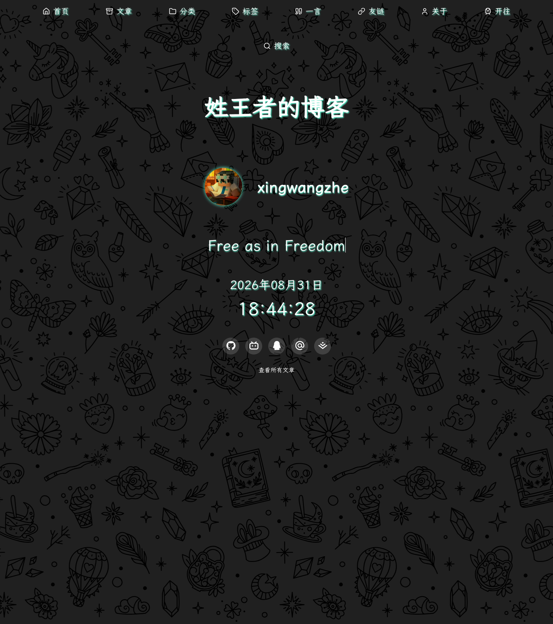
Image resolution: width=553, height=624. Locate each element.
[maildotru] (299, 346)
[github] (230, 346)
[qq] (276, 346)
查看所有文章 (276, 370)
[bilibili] (253, 346)
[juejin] (322, 346)
